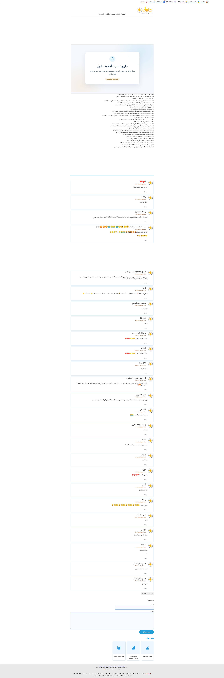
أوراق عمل (159, 1)
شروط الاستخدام (121, 666)
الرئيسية (203, 1)
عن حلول (106, 666)
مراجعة (150, 1)
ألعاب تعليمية (181, 1)
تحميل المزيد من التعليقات (147, 593)
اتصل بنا (101, 666)
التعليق (152, 611)
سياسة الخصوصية (113, 666)
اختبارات (142, 1)
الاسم (152, 604)
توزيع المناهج (169, 1)
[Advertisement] (112, 31)
